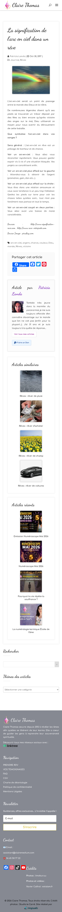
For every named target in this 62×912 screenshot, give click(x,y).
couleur (43, 243)
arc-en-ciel (16, 243)
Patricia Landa (17, 56)
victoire (27, 246)
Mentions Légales (12, 791)
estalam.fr (47, 887)
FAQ (5, 774)
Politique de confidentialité (17, 787)
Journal (15, 60)
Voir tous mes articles (24, 334)
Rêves (23, 60)
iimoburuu (40, 876)
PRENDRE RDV (10, 765)
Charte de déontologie (15, 783)
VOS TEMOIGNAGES (14, 769)
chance (34, 243)
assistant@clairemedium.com (18, 853)
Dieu (50, 243)
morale (11, 246)
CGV (5, 778)
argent (26, 243)
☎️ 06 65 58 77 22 (11, 858)
